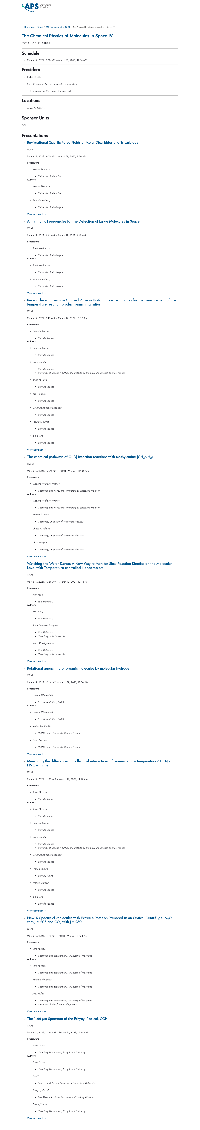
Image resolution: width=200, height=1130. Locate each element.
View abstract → (36, 214)
